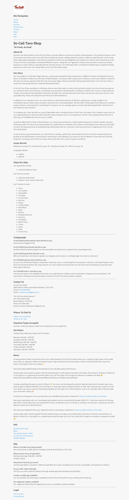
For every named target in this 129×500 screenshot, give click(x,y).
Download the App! (21, 428)
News (16, 32)
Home (16, 20)
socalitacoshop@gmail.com (28, 292)
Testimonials (18, 27)
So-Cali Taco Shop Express (23, 436)
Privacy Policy (19, 496)
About (16, 22)
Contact (16, 29)
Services (17, 25)
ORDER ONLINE (19, 438)
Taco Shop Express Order (23, 433)
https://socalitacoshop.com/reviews (93, 396)
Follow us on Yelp (20, 319)
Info (15, 34)
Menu (16, 431)
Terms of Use (19, 494)
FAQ (15, 37)
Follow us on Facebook (22, 316)
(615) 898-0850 (24, 290)
